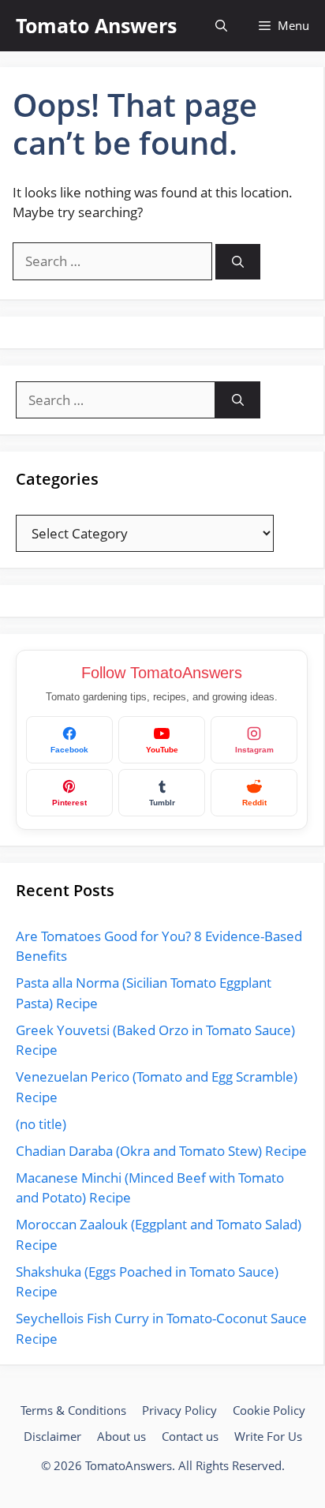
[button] (221, 25)
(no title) (41, 1124)
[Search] (237, 261)
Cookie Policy (269, 1410)
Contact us (190, 1436)
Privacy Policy (179, 1410)
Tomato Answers (96, 25)
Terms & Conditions (73, 1410)
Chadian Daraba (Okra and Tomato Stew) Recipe (161, 1151)
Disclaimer (52, 1436)
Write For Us (268, 1436)
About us (121, 1436)
